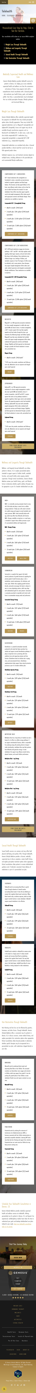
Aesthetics (18, 1319)
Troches (22, 631)
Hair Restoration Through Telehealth (17, 58)
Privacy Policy (9, 1381)
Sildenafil (10, 936)
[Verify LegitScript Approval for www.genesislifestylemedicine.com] (18, 1374)
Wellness (18, 1312)
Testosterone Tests (9, 1336)
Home (3, 15)
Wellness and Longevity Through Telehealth (15, 49)
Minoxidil (10, 1115)
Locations (13, 1354)
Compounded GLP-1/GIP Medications (17, 308)
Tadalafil (10, 1000)
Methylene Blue (12, 819)
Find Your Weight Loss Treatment (18, 446)
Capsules (10, 723)
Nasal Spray (23, 558)
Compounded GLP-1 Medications (16, 234)
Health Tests (12, 1332)
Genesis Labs (27, 1381)
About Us (26, 1350)
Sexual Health (18, 1323)
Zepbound (10, 436)
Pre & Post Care (13, 1340)
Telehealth (10, 15)
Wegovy (10, 372)
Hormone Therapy (18, 1309)
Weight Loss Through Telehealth (16, 44)
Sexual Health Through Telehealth (17, 54)
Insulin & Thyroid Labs (25, 1336)
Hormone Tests (23, 1332)
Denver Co (19, 15)
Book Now (4, 2)
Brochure (25, 1340)
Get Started (18, 1289)
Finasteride (11, 1180)
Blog (18, 1350)
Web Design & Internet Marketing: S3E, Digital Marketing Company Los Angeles (18, 1366)
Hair (18, 1316)
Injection (10, 558)
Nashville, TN (18, 1267)
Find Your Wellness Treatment (18, 829)
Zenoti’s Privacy (18, 1381)
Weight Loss (18, 1306)
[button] (4, 1388)
